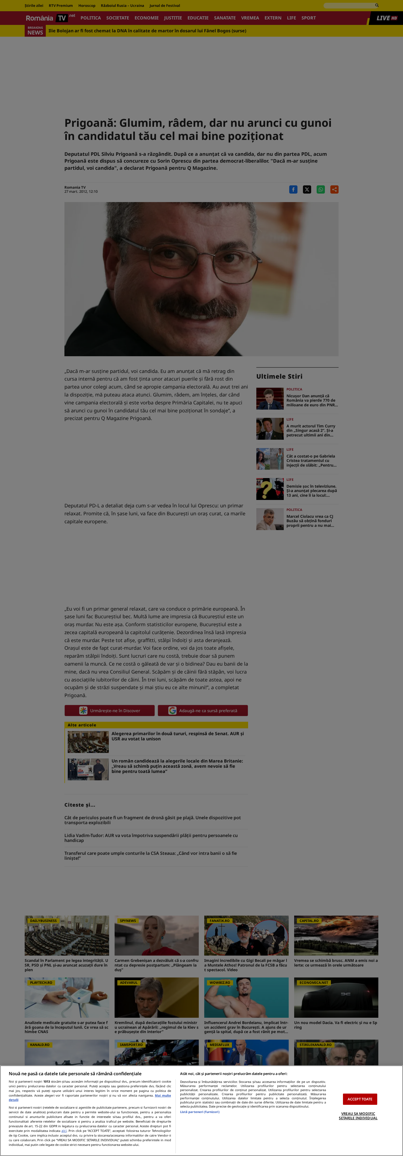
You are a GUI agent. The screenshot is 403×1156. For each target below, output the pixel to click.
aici (64, 1130)
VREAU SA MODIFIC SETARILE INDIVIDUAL (358, 1115)
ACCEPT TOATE (360, 1099)
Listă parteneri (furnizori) (200, 1112)
